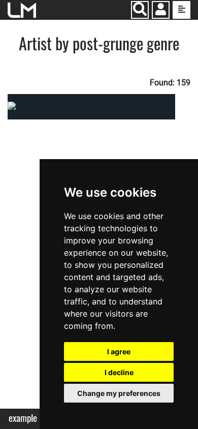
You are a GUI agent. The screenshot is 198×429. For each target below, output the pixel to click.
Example (23, 418)
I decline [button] (119, 372)
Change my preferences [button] (118, 393)
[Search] (140, 10)
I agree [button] (118, 351)
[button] (160, 11)
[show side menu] (181, 10)
